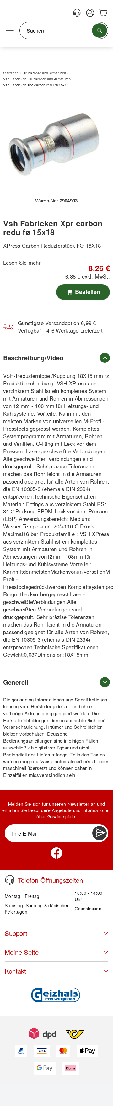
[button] (54, 144)
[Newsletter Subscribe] (99, 833)
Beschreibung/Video (33, 357)
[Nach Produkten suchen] (99, 30)
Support (16, 933)
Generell (16, 682)
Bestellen (86, 292)
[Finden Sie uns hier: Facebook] (56, 853)
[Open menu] (10, 31)
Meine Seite (22, 952)
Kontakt (15, 971)
